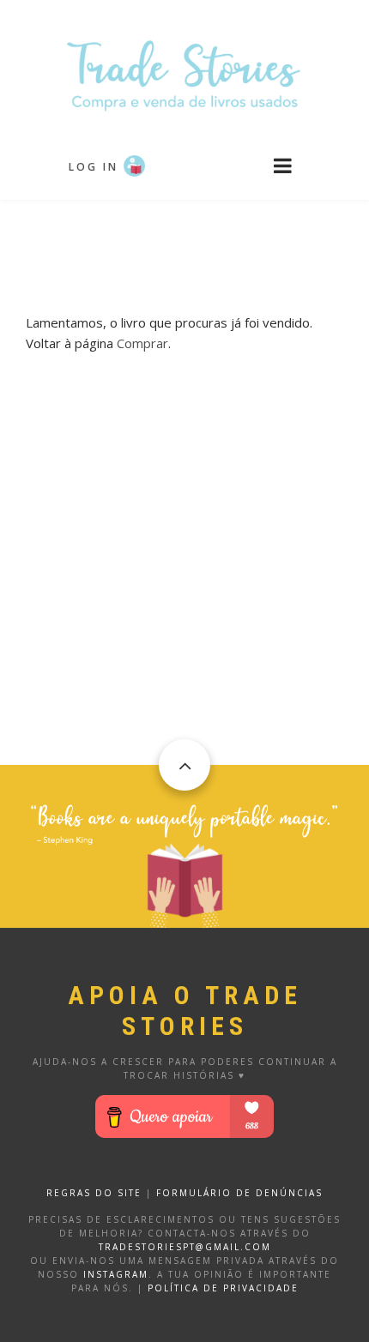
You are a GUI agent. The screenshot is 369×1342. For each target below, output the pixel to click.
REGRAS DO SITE (94, 1193)
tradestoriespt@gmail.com (185, 1247)
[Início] (184, 74)
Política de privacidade (223, 1288)
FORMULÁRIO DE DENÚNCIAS (239, 1193)
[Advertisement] (184, 242)
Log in (93, 166)
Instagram (115, 1274)
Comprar (142, 343)
